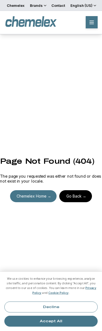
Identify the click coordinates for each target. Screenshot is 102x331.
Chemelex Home (32, 196)
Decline (51, 307)
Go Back (74, 196)
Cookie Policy (58, 293)
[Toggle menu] (92, 22)
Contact (58, 5)
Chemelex (15, 5)
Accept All (51, 321)
